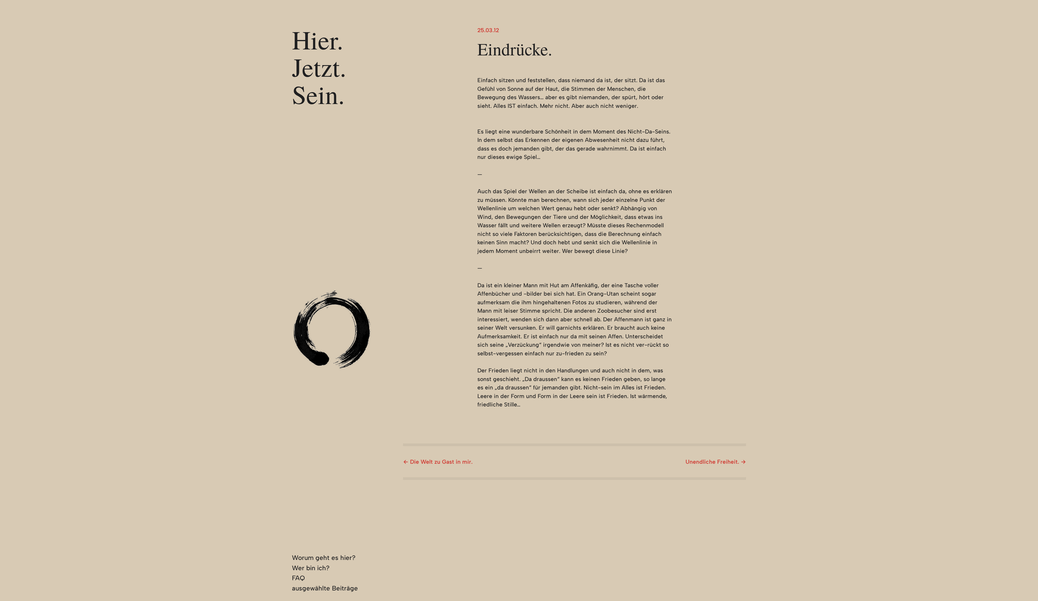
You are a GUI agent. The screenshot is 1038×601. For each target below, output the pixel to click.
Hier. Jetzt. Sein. (319, 66)
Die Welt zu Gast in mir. (441, 461)
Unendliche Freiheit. (712, 461)
